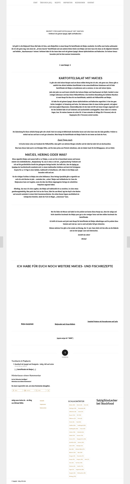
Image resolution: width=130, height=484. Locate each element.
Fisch (80, 418)
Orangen (72, 456)
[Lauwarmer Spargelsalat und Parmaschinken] (128, 242)
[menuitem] (35, 2)
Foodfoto (72, 425)
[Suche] (96, 2)
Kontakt (42, 401)
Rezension (80, 456)
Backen (72, 405)
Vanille (80, 466)
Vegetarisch (80, 469)
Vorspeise (72, 473)
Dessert (72, 415)
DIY (79, 415)
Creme (80, 411)
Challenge (72, 408)
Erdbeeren (72, 418)
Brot (86, 405)
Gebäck (72, 435)
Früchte (72, 432)
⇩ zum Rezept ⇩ (65, 65)
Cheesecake (81, 408)
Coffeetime (72, 411)
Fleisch (71, 422)
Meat (71, 449)
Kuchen (81, 442)
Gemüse (80, 435)
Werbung (72, 476)
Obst (80, 452)
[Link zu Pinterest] (122, 8)
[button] (17, 390)
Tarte (71, 462)
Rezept (72, 459)
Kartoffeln (72, 442)
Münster (72, 452)
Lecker (72, 445)
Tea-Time (79, 462)
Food (78, 422)
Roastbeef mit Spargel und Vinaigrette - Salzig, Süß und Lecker (34, 364)
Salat (87, 459)
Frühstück (80, 432)
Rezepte (80, 459)
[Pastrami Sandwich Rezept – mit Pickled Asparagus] (1, 242)
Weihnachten (81, 473)
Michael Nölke (80, 449)
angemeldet (21, 386)
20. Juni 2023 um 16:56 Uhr (21, 366)
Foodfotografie (73, 428)
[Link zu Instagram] (118, 8)
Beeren (79, 405)
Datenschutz (43, 408)
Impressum (43, 404)
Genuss (72, 439)
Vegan (71, 469)
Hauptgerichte (81, 439)
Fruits (82, 428)
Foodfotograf (81, 425)
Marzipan (79, 445)
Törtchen (72, 466)
